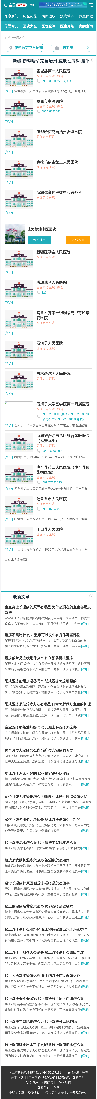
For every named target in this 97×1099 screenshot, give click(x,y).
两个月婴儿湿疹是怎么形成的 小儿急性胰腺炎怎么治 (46, 796)
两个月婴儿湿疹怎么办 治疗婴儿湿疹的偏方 (39, 750)
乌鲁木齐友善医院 (17, 559)
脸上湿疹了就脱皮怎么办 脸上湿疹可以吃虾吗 (41, 1022)
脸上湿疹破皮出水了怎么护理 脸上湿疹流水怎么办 (44, 1045)
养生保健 (86, 16)
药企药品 (30, 16)
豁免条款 (32, 1082)
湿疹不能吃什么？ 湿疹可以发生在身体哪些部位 (42, 635)
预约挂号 (39, 240)
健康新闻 (11, 16)
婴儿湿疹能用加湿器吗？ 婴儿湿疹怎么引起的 (41, 681)
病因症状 (48, 16)
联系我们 (49, 1077)
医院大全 (30, 26)
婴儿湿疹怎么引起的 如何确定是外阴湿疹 (37, 773)
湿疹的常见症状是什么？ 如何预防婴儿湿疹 (39, 658)
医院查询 (48, 26)
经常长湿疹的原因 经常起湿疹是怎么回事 (37, 883)
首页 (8, 37)
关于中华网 (18, 1077)
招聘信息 (64, 1077)
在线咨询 (78, 240)
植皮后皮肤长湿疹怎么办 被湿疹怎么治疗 (37, 860)
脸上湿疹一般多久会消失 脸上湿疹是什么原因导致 (44, 952)
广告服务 (35, 1077)
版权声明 (78, 1077)
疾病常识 (67, 16)
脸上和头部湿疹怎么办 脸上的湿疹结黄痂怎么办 (42, 975)
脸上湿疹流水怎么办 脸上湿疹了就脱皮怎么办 (41, 843)
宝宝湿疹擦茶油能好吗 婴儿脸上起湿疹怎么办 (41, 727)
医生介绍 (67, 26)
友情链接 (47, 1082)
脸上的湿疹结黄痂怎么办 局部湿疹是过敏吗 (39, 906)
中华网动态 (63, 1082)
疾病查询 (86, 26)
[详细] (85, 623)
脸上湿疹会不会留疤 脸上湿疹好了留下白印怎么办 (44, 999)
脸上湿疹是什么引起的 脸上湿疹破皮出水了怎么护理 (46, 929)
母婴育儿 (11, 26)
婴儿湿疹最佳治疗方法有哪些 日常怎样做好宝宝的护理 (48, 704)
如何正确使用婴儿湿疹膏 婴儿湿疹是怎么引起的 (42, 819)
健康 (32, 5)
